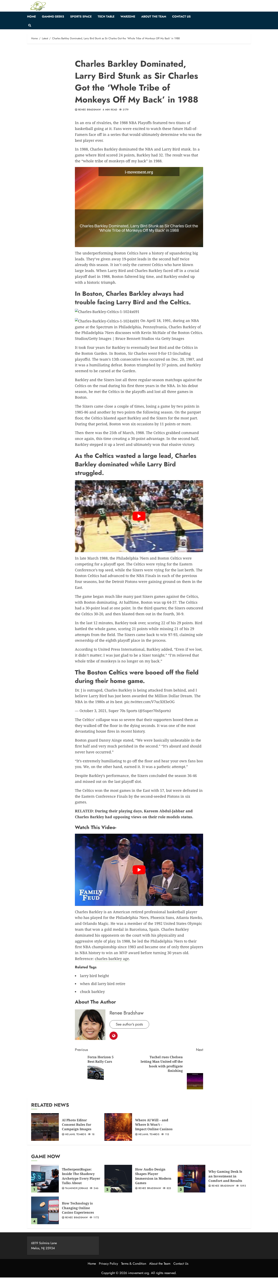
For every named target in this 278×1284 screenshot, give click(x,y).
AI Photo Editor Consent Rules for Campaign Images (76, 1124)
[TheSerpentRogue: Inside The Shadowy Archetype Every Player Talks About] (45, 1178)
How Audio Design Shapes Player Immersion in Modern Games (153, 1176)
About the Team (153, 16)
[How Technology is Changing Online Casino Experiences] (45, 1210)
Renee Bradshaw (89, 109)
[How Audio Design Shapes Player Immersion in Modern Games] (118, 1178)
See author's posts (129, 1024)
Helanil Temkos (75, 1134)
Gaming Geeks (53, 16)
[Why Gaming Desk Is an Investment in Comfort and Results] (191, 1178)
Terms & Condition (133, 1263)
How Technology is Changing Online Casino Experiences (78, 1208)
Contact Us (181, 16)
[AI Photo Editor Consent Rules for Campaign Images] (45, 1127)
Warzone (127, 16)
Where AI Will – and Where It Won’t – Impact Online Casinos (154, 1124)
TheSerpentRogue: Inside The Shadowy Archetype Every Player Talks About (81, 1176)
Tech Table (106, 16)
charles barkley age (112, 958)
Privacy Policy (108, 1263)
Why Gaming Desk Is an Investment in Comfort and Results (225, 1176)
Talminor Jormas (76, 1188)
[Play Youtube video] (139, 516)
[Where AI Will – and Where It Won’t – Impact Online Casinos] (118, 1127)
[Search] (29, 25)
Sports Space (81, 16)
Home (31, 16)
